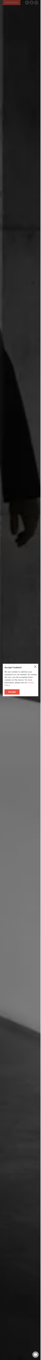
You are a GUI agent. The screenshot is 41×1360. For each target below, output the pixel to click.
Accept (12, 692)
